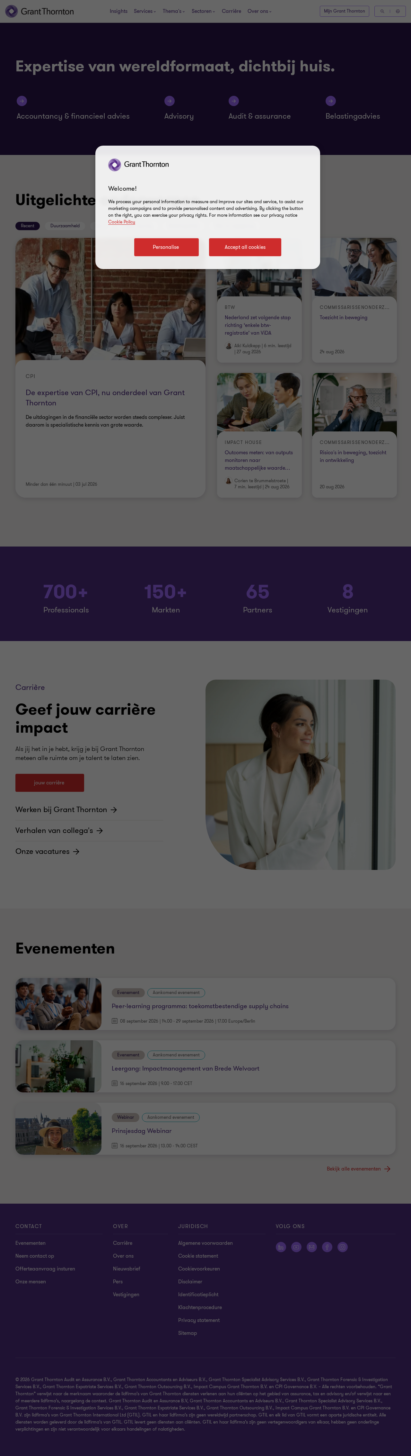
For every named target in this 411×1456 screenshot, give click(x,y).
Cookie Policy (121, 222)
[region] (207, 207)
